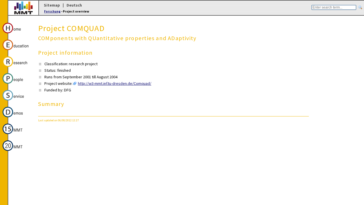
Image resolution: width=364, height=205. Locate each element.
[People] (16, 84)
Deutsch (74, 5)
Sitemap (52, 5)
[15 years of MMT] (16, 135)
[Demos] (16, 118)
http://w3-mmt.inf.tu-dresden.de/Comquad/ (114, 83)
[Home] (16, 34)
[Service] (16, 101)
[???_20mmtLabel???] (16, 151)
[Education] (16, 51)
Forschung (52, 11)
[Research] (16, 67)
